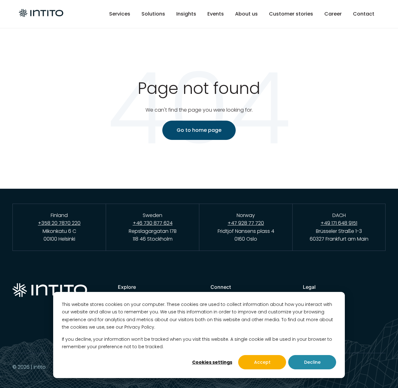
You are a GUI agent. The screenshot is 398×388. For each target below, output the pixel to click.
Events (215, 14)
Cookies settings (212, 362)
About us (246, 14)
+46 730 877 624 (153, 223)
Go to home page (199, 130)
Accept (262, 362)
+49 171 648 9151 (339, 223)
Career (333, 14)
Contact (363, 14)
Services (119, 14)
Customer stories (291, 14)
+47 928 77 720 (246, 223)
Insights (186, 14)
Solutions (153, 14)
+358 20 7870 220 (59, 223)
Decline (312, 362)
